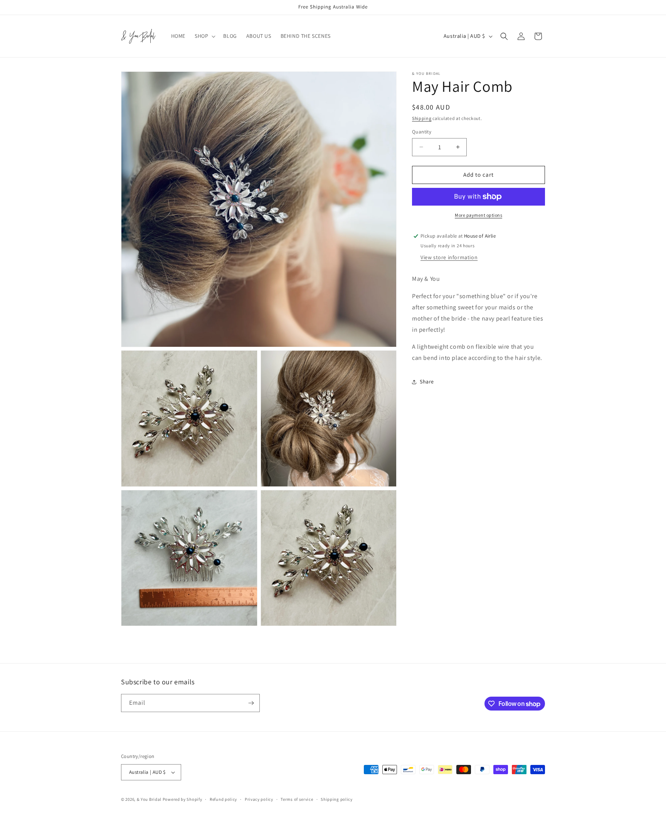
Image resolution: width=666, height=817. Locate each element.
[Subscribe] (250, 703)
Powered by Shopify (182, 799)
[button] (204, 36)
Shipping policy (337, 799)
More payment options (478, 215)
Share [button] (427, 381)
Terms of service (297, 799)
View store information (449, 257)
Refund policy (223, 799)
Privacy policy (259, 799)
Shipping (422, 118)
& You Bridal (150, 799)
